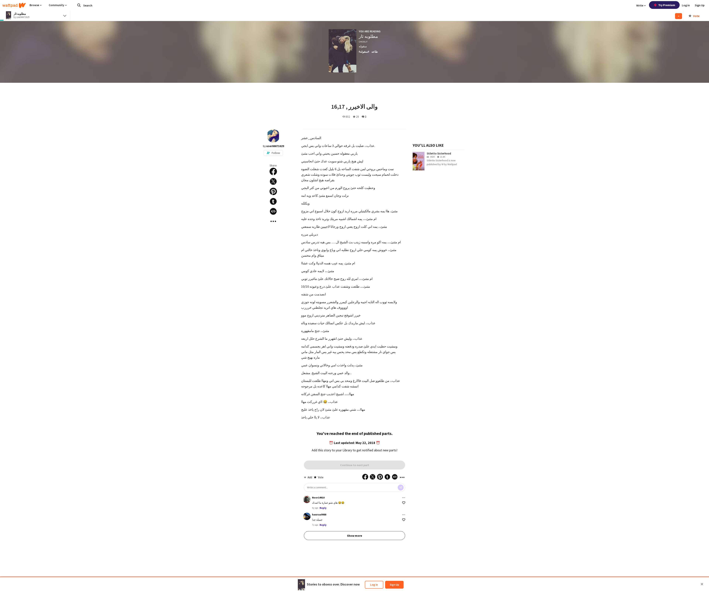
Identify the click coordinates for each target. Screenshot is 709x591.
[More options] (404, 498)
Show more (354, 535)
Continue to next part (354, 465)
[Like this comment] (403, 502)
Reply (323, 508)
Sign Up (394, 584)
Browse (35, 5)
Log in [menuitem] (686, 5)
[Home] (14, 5)
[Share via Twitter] (273, 181)
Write (640, 5)
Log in (374, 584)
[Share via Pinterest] (273, 191)
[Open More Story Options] (273, 221)
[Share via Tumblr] (273, 201)
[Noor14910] (307, 499)
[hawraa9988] (307, 516)
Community (57, 5)
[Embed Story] (273, 211)
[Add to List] (678, 16)
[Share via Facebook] (273, 171)
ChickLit (363, 41)
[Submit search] (79, 5)
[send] (401, 487)
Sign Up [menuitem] (700, 5)
